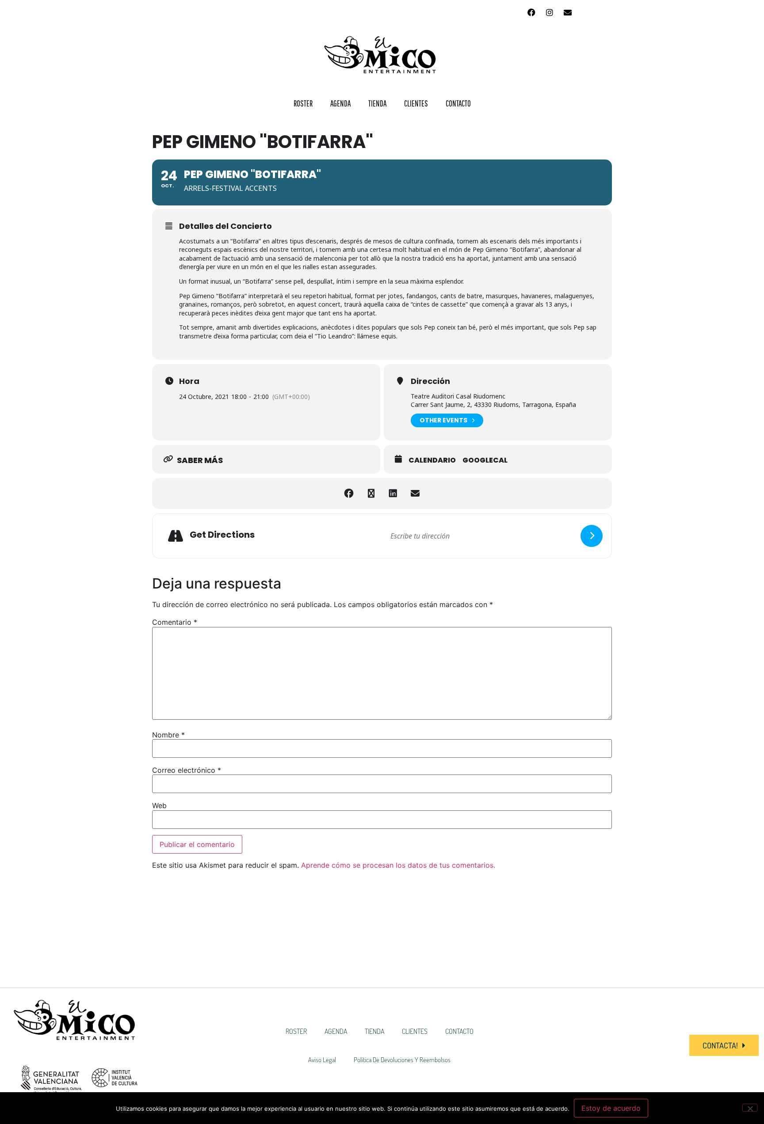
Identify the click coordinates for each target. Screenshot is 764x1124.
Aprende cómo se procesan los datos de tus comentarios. (398, 865)
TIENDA (377, 103)
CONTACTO (458, 103)
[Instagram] (550, 12)
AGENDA (340, 103)
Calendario (432, 460)
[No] (749, 1108)
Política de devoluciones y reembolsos (402, 1060)
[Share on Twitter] (371, 493)
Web (159, 805)
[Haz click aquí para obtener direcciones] (592, 536)
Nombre (168, 734)
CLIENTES (416, 103)
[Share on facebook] (349, 493)
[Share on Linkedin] (393, 493)
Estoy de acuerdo (611, 1108)
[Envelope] (568, 12)
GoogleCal (485, 460)
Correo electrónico (186, 770)
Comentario (174, 622)
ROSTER (303, 103)
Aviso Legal (322, 1060)
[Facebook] (531, 12)
